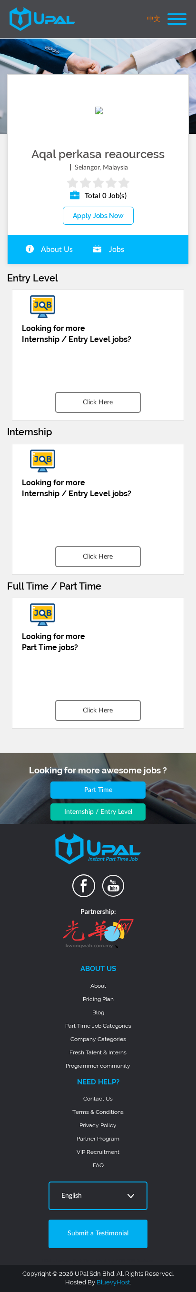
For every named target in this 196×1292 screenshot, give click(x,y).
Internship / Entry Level (98, 812)
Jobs (115, 249)
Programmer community (98, 1065)
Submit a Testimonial (98, 1233)
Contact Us (98, 1098)
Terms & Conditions (98, 1112)
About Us (56, 249)
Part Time (98, 790)
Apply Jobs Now (98, 216)
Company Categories (98, 1039)
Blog (98, 1012)
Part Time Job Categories (98, 1025)
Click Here (98, 402)
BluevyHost (113, 1282)
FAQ (98, 1165)
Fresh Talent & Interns (98, 1052)
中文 (153, 19)
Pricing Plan (98, 999)
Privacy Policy (98, 1125)
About (98, 985)
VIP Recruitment (98, 1152)
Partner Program (98, 1138)
